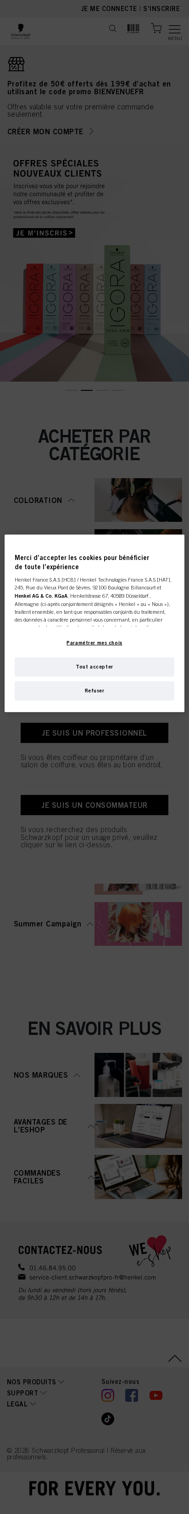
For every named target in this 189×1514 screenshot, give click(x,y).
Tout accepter (94, 666)
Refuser (95, 690)
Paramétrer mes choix (94, 643)
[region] (94, 623)
